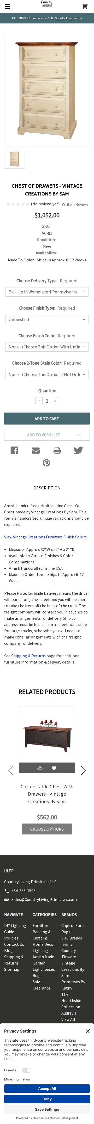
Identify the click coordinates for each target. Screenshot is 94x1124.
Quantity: (47, 391)
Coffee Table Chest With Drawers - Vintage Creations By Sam (47, 793)
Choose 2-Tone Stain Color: (47, 363)
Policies (11, 938)
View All (68, 1019)
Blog (8, 950)
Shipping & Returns (28, 655)
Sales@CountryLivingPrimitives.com (44, 899)
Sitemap (11, 969)
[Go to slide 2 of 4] (83, 770)
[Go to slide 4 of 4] (10, 770)
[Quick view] (40, 768)
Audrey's (68, 1013)
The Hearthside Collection (71, 1000)
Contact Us (14, 944)
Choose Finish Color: (47, 336)
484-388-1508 (23, 890)
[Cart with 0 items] (84, 7)
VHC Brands (71, 938)
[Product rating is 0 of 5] (18, 203)
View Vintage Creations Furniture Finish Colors (45, 536)
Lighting (40, 950)
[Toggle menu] (6, 6)
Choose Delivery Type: (47, 281)
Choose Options (47, 829)
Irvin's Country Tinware (68, 950)
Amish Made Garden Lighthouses (44, 963)
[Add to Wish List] (54, 768)
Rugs (37, 975)
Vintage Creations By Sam (72, 969)
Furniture (41, 925)
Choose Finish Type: (47, 308)
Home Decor (44, 944)
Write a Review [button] (75, 204)
